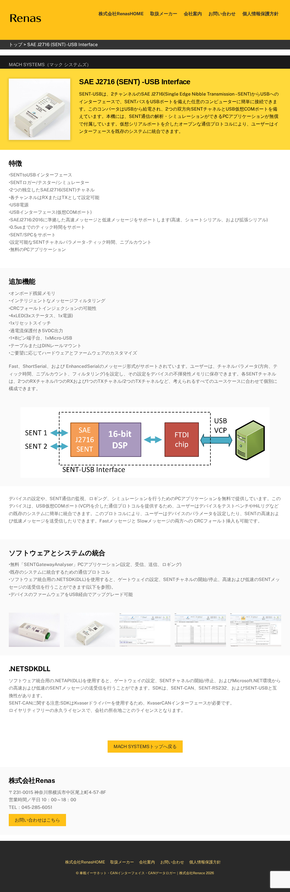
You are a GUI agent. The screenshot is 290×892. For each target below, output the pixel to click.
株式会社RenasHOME (121, 13)
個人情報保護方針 (260, 13)
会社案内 (193, 13)
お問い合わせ (222, 13)
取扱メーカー (163, 13)
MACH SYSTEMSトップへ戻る (145, 746)
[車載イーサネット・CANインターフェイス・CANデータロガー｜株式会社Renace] (25, 17)
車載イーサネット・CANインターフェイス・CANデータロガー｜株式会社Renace (142, 873)
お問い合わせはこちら (37, 820)
